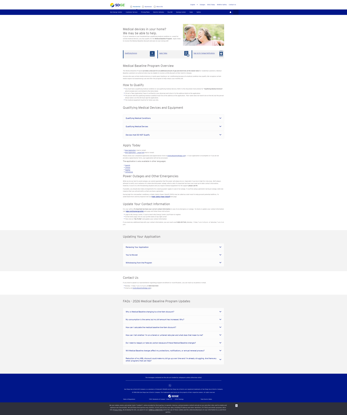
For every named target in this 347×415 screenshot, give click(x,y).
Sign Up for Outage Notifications (204, 53)
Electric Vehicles (158, 12)
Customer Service (131, 12)
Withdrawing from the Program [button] (139, 263)
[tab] (173, 118)
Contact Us (232, 4)
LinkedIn (173, 385)
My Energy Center (116, 12)
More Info (160, 6)
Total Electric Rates (206, 399)
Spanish (127, 165)
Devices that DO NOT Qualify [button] (138, 135)
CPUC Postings (179, 399)
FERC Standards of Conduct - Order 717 (160, 399)
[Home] (118, 5)
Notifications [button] (230, 12)
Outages (202, 4)
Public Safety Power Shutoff (161, 196)
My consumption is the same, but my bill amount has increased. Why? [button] (155, 319)
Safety (199, 12)
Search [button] (236, 12)
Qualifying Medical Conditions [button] (138, 118)
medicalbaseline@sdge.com (176, 155)
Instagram (177, 385)
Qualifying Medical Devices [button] (137, 126)
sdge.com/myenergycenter (135, 211)
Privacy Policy (117, 410)
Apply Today (163, 53)
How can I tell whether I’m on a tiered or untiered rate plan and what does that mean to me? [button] (164, 335)
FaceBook (166, 385)
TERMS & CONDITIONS (155, 410)
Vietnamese (129, 172)
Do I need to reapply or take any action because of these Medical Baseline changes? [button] (161, 343)
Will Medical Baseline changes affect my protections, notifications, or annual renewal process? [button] (165, 351)
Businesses (148, 6)
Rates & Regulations (129, 399)
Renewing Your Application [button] (137, 247)
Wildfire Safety (222, 4)
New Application (130, 150)
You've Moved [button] (132, 255)
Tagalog (127, 170)
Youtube (180, 385)
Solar (191, 12)
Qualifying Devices (131, 53)
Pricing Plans (145, 12)
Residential (136, 6)
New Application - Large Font (134, 152)
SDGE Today (211, 4)
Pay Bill (170, 12)
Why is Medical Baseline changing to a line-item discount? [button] (150, 312)
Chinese (127, 167)
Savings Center (181, 12)
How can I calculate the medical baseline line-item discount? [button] (151, 327)
